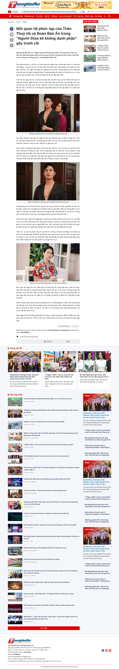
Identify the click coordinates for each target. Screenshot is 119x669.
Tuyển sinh (33, 575)
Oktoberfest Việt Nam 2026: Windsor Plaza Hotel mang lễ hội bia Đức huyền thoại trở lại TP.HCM (32, 11)
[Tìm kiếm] (109, 16)
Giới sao (89, 529)
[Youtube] (110, 650)
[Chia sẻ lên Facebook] (11, 29)
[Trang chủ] (10, 16)
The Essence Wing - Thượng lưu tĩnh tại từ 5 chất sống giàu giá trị (45, 490)
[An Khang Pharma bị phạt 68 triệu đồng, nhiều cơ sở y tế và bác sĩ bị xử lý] (15, 402)
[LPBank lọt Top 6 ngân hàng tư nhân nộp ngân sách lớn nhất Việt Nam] (15, 585)
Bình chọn (32, 585)
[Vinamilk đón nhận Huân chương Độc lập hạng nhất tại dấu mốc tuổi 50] (15, 482)
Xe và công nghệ (34, 438)
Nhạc (87, 462)
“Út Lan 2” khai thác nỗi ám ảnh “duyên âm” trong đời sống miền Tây (46, 513)
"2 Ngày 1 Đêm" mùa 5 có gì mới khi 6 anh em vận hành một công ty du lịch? (59, 377)
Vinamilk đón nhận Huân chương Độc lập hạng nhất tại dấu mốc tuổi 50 (47, 479)
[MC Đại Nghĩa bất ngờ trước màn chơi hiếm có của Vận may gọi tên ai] (94, 361)
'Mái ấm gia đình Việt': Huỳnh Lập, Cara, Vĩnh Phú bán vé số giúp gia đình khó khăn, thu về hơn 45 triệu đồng (97, 454)
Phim (31, 516)
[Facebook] (103, 650)
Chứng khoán (33, 550)
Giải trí (10, 370)
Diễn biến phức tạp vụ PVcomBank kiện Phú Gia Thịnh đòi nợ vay (45, 548)
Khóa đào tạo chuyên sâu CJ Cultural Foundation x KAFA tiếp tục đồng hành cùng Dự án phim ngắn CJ (97, 447)
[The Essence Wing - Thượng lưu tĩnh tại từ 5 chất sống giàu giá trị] (15, 493)
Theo (68, 326)
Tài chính (32, 401)
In (69, 341)
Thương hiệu (33, 481)
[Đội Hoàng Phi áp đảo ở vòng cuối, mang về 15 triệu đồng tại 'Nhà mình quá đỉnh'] (15, 528)
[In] (11, 40)
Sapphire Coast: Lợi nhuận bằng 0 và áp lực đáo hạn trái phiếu (82, 11)
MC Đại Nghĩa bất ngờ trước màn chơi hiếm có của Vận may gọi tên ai (94, 376)
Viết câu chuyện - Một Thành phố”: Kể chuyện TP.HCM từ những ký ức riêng (48, 593)
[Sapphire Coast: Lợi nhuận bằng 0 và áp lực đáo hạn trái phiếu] (15, 425)
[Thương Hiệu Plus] (24, 5)
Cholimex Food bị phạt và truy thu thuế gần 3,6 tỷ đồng (41, 559)
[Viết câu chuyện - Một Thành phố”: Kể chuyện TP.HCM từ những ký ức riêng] (15, 597)
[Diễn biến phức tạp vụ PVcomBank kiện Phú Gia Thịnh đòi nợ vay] (15, 551)
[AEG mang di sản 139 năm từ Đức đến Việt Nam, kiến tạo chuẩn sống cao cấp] (15, 608)
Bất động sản (33, 493)
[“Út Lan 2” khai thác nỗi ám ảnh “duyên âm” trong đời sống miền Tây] (15, 516)
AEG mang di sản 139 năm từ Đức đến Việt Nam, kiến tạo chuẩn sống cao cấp (49, 605)
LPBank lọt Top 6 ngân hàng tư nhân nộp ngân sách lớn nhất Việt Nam (47, 582)
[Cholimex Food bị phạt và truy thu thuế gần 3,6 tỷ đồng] (15, 562)
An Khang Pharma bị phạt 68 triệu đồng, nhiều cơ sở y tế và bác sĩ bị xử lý (48, 398)
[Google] (106, 650)
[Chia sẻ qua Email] (11, 34)
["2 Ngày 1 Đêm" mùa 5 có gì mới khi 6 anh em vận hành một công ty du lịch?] (59, 361)
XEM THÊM (43, 628)
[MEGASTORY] (76, 5)
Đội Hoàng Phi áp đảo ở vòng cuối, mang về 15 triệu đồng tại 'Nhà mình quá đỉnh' (50, 525)
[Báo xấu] (11, 45)
